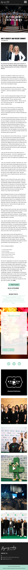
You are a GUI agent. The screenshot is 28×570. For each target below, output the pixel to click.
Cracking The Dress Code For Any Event (13, 300)
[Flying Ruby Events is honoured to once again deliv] (14, 411)
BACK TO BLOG (14, 285)
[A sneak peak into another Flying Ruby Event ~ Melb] (14, 468)
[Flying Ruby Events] (14, 2)
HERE (14, 280)
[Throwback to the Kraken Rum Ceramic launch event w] (14, 382)
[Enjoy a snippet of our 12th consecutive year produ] (14, 497)
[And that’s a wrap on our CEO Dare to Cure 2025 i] (14, 440)
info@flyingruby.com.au (7, 559)
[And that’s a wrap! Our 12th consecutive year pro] (14, 526)
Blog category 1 (13, 290)
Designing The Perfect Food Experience (13, 299)
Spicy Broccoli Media (20, 568)
